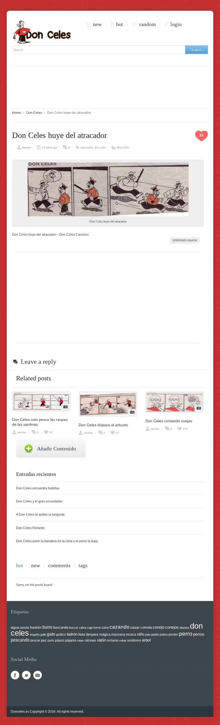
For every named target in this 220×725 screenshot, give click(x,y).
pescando (20, 640)
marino (26, 147)
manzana (118, 634)
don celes (100, 147)
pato (155, 634)
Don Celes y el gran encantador (39, 501)
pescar (35, 640)
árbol (146, 640)
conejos (172, 627)
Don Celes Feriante (30, 528)
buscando (60, 627)
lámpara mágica (98, 634)
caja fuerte (94, 627)
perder (173, 634)
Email (37, 675)
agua (15, 627)
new (97, 24)
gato (51, 634)
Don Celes (34, 113)
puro (50, 640)
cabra (82, 627)
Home (16, 113)
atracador (86, 147)
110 (185, 429)
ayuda (24, 627)
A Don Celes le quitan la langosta (40, 514)
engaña (34, 634)
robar (122, 640)
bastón (36, 627)
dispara (184, 627)
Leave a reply (38, 361)
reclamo (113, 640)
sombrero (134, 640)
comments (59, 565)
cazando (119, 627)
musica (131, 634)
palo (148, 634)
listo (81, 634)
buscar (73, 627)
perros (198, 634)
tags (83, 565)
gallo (43, 634)
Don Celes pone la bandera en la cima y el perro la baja (57, 541)
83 (51, 432)
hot (119, 24)
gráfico (61, 634)
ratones (90, 640)
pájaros (70, 640)
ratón (101, 640)
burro (47, 627)
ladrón (72, 634)
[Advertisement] (110, 87)
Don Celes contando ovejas (168, 421)
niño (140, 634)
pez (44, 640)
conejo (158, 627)
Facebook (15, 675)
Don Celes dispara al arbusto (103, 425)
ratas (80, 640)
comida (146, 627)
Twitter (26, 675)
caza (105, 627)
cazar (135, 627)
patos (164, 634)
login (176, 24)
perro (185, 634)
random (147, 24)
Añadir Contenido (56, 448)
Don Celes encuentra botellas (38, 488)
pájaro (59, 640)
